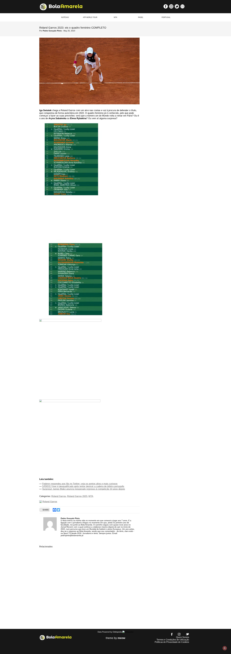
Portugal (166, 17)
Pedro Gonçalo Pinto (52, 31)
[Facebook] (54, 510)
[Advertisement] (89, 219)
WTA (115, 17)
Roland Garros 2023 (77, 496)
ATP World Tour (90, 17)
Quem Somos (182, 637)
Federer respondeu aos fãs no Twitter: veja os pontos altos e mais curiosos (80, 483)
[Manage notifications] (225, 648)
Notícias (65, 17)
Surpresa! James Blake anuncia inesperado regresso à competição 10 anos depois (83, 489)
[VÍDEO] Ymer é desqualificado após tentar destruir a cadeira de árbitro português (83, 486)
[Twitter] (58, 510)
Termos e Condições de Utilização (173, 640)
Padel (140, 17)
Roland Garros (58, 496)
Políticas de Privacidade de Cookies (172, 642)
